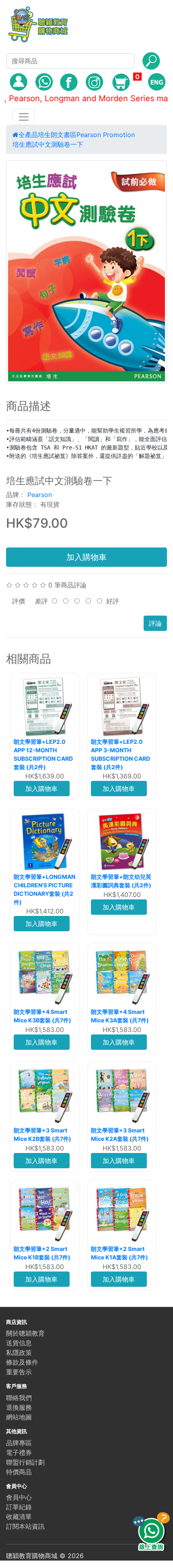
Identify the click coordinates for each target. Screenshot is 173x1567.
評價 (18, 601)
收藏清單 (19, 1517)
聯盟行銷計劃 (25, 1462)
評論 (155, 623)
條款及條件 (22, 1362)
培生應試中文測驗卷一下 (47, 144)
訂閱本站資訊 (25, 1526)
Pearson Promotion (105, 135)
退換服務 (19, 1407)
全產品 (28, 135)
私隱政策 (19, 1352)
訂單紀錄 (19, 1507)
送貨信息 (19, 1343)
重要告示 (19, 1372)
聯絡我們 (19, 1398)
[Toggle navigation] (23, 117)
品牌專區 (19, 1443)
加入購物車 (86, 557)
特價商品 (19, 1472)
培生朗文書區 (57, 135)
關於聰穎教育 (25, 1333)
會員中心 (19, 1497)
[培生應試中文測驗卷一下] (86, 271)
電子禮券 (19, 1452)
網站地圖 (19, 1417)
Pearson (39, 495)
